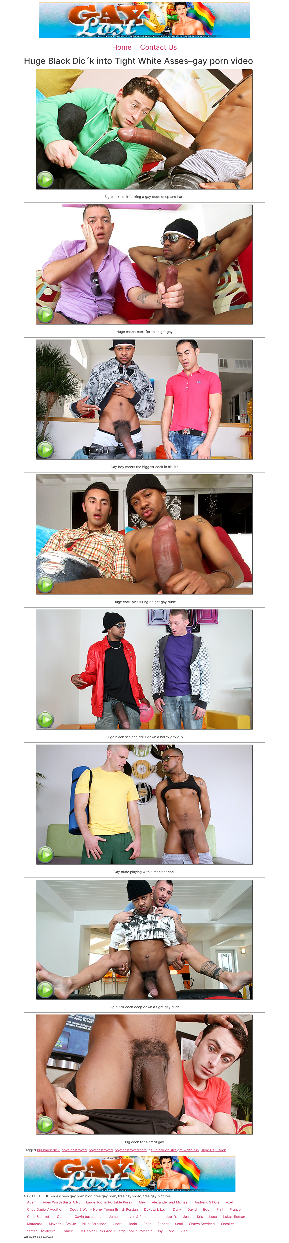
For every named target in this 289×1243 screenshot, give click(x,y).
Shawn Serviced (202, 1224)
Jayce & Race (136, 1216)
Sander (163, 1224)
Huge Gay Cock (213, 1150)
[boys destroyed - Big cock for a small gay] (144, 1134)
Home (122, 47)
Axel (229, 1202)
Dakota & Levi (155, 1209)
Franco (235, 1209)
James (114, 1216)
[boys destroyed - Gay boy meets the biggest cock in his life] (144, 459)
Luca (213, 1216)
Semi (179, 1224)
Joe (157, 1216)
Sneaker (227, 1224)
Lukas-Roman (234, 1216)
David (192, 1209)
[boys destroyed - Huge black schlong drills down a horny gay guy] (144, 729)
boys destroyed (74, 1150)
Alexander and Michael (170, 1202)
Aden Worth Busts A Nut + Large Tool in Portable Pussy (87, 1202)
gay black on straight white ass (174, 1150)
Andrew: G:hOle (207, 1202)
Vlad (184, 1231)
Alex (142, 1202)
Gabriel (62, 1216)
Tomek (67, 1231)
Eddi (206, 1209)
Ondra (117, 1224)
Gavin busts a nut (89, 1216)
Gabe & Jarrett (39, 1216)
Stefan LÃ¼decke (41, 1231)
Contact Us (158, 47)
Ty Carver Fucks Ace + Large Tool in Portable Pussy (121, 1231)
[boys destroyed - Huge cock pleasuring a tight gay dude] (144, 593)
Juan (187, 1216)
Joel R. (171, 1216)
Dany (177, 1209)
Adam (31, 1202)
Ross (147, 1224)
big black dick (48, 1150)
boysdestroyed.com (131, 1150)
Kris (200, 1216)
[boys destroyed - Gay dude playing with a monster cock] (144, 864)
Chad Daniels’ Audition (45, 1209)
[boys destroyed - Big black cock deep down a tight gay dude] (144, 999)
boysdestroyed (101, 1150)
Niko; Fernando (94, 1224)
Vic (171, 1231)
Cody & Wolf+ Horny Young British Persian (104, 1209)
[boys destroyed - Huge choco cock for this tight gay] (144, 324)
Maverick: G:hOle (62, 1224)
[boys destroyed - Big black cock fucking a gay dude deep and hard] (144, 188)
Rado (133, 1224)
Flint (220, 1209)
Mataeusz (35, 1224)
